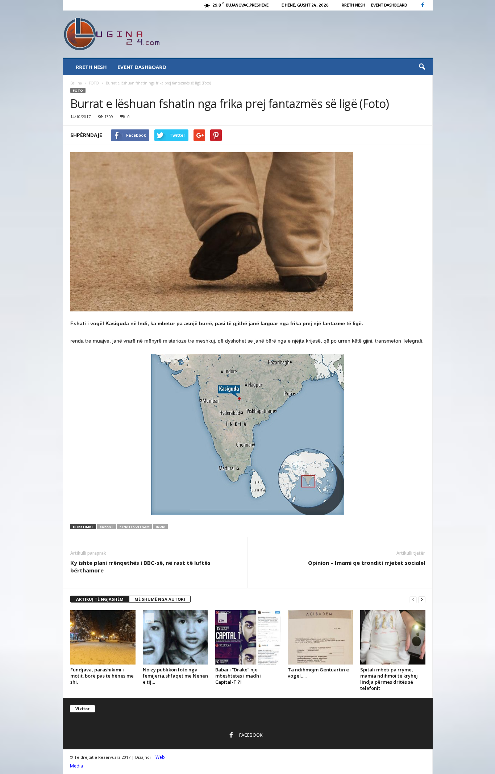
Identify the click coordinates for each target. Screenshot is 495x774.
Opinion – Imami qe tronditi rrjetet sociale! (366, 562)
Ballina (76, 83)
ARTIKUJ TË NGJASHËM (100, 599)
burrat (106, 526)
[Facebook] (423, 5)
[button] (422, 67)
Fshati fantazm (135, 526)
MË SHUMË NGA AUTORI (159, 599)
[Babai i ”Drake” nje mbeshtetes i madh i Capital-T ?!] (247, 637)
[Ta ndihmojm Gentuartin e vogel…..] (320, 637)
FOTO (94, 83)
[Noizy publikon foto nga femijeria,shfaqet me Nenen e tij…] (175, 637)
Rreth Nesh (353, 5)
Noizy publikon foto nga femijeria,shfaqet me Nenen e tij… (175, 675)
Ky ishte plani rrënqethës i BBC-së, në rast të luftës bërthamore (140, 566)
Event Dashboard (389, 5)
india (160, 526)
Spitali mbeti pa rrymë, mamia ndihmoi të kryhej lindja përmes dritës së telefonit (389, 678)
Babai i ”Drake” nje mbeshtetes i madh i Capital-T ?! (238, 675)
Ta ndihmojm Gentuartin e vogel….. (318, 672)
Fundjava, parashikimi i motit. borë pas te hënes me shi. (102, 675)
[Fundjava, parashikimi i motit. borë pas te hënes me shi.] (103, 637)
